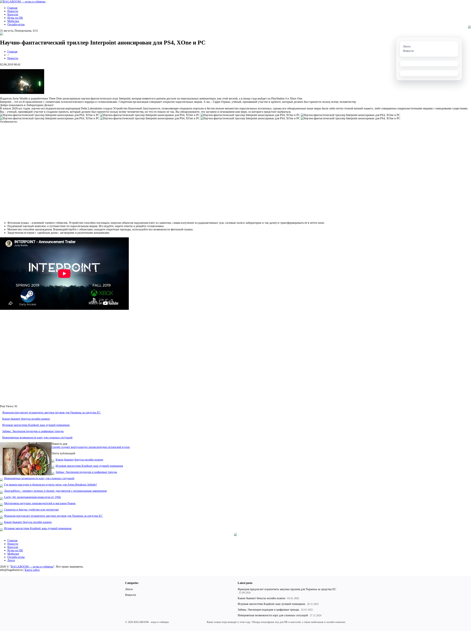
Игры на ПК (15, 17)
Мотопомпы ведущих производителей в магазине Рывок (40, 503)
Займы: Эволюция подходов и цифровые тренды (33, 431)
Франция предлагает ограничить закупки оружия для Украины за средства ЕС (51, 412)
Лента (11, 560)
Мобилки (13, 21)
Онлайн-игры (16, 24)
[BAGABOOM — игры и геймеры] (22, 1)
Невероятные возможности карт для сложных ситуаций (37, 437)
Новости (12, 11)
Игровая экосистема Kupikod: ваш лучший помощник (36, 425)
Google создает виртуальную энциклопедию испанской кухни (91, 447)
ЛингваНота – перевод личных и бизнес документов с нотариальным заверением (55, 490)
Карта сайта (32, 569)
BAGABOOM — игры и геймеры (32, 566)
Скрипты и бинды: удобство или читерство (31, 509)
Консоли (12, 14)
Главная (12, 7)
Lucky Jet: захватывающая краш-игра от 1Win (32, 497)
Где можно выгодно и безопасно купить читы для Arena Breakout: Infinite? (50, 484)
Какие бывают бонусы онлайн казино (26, 418)
